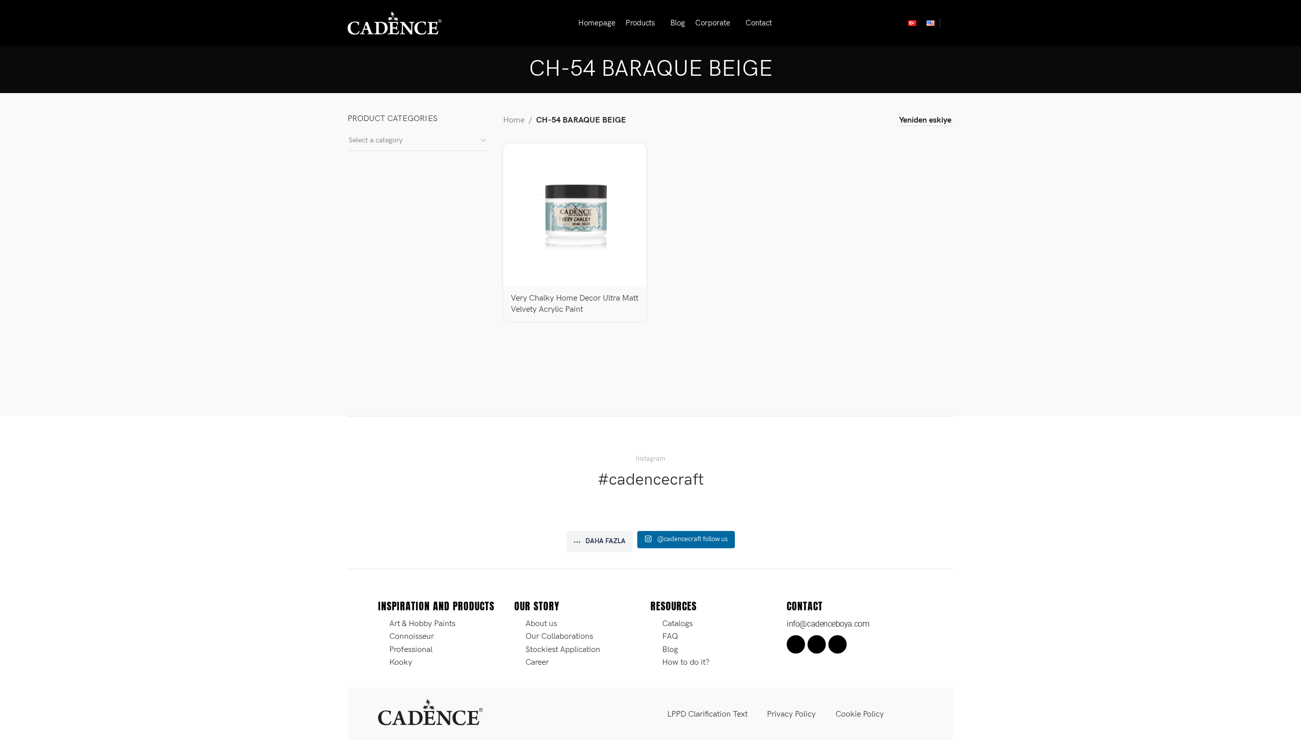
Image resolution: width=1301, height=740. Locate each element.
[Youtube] (837, 644)
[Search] (949, 23)
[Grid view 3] (858, 120)
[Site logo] (395, 22)
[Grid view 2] (839, 120)
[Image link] (430, 712)
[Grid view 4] (877, 120)
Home (513, 120)
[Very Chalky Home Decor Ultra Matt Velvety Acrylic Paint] (574, 215)
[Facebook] (796, 644)
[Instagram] (817, 644)
